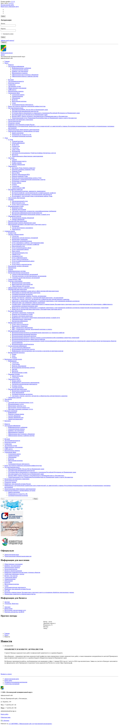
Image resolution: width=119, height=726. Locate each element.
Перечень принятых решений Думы (23, 169)
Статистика (15, 186)
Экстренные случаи (14, 86)
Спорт (14, 103)
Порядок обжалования (19, 366)
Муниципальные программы (21, 282)
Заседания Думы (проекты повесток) (23, 168)
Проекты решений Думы (20, 176)
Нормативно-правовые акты (21, 391)
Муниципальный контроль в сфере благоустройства (28, 339)
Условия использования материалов (15, 682)
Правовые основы (14, 374)
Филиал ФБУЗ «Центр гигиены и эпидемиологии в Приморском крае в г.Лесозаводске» (40, 116)
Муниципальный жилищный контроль (24, 334)
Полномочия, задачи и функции (18, 266)
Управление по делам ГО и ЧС (21, 134)
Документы (8, 399)
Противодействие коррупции (17, 221)
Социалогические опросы (20, 69)
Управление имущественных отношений (25, 238)
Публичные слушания (19, 181)
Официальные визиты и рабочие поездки (25, 76)
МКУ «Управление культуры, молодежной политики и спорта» (32, 329)
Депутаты (11, 158)
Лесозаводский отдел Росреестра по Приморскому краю (30, 114)
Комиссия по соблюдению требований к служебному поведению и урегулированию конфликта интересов (45, 301)
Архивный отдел (17, 256)
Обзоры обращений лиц (15, 417)
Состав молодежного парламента (22, 228)
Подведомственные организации (18, 272)
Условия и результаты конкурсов (22, 316)
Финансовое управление (20, 239)
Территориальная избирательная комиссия (17, 556)
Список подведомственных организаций (25, 274)
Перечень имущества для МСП (14, 612)
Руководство (16, 146)
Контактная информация (20, 321)
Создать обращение (14, 416)
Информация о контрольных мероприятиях (25, 382)
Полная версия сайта (7, 5)
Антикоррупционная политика (22, 136)
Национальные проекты (16, 91)
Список (14, 159)
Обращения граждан (14, 216)
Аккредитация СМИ (18, 188)
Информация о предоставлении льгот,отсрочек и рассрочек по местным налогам (37, 351)
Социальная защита (18, 94)
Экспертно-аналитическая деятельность (24, 384)
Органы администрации (16, 234)
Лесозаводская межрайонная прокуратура (25, 111)
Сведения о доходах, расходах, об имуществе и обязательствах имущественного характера (40, 299)
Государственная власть (15, 108)
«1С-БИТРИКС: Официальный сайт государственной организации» (30, 723)
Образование (16, 98)
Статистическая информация (17, 346)
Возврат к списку (6, 674)
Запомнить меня (8, 34)
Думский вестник (17, 141)
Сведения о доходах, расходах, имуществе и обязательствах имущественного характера (39, 396)
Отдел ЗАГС (16, 262)
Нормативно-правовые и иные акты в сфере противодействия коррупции (35, 291)
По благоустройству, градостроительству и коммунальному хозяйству (34, 193)
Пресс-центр (16, 251)
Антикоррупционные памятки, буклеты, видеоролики (29, 296)
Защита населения (17, 133)
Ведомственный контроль (16, 352)
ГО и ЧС (7, 590)
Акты (13, 356)
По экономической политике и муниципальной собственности (32, 194)
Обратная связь (5, 717)
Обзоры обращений (18, 219)
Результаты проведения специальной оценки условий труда (31, 214)
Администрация (9, 231)
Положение (15, 226)
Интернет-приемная (10, 411)
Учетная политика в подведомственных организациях (29, 276)
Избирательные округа (19, 161)
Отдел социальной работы (20, 249)
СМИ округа (12, 89)
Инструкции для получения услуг (19, 407)
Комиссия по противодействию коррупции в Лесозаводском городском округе (37, 309)
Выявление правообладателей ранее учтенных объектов (22, 572)
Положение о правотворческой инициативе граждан (28, 179)
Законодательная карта (15, 419)
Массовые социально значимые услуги (20, 409)
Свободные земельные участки (14, 574)
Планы (14, 354)
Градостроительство (14, 121)
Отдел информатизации (19, 257)
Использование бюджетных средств (23, 349)
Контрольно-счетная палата (13, 359)
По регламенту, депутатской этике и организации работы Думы (32, 196)
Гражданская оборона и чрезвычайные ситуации (23, 131)
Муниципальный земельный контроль (24, 336)
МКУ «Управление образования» (22, 327)
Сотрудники (16, 364)
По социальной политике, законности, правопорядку (29, 191)
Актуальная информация (16, 66)
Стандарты (15, 377)
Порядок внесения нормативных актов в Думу (27, 178)
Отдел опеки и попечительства (22, 264)
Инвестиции (8, 608)
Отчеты (14, 184)
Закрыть (3, 42)
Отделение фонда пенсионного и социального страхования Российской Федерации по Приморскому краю (46, 113)
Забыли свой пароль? (7, 40)
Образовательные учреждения (21, 319)
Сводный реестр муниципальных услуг (20, 402)
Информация (12, 361)
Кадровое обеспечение (15, 311)
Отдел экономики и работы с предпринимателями (28, 243)
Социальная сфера (14, 93)
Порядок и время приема (16, 414)
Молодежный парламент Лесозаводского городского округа (27, 224)
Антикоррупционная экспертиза (22, 294)
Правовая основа (17, 208)
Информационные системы (17, 271)
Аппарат (11, 199)
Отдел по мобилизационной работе (23, 261)
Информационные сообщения (21, 68)
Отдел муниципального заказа (21, 248)
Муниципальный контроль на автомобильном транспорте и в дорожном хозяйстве (38, 332)
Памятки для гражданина (20, 71)
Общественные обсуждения (21, 286)
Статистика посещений (11, 684)
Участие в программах (15, 281)
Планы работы (16, 183)
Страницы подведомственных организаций (26, 277)
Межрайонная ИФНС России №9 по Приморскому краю (30, 109)
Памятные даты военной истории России (21, 124)
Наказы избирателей (18, 164)
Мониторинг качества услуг (17, 406)
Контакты (15, 154)
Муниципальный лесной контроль (23, 344)
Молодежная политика (19, 101)
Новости (11, 64)
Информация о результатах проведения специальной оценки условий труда (36, 317)
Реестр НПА (16, 173)
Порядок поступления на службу (22, 314)
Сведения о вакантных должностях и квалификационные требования (34, 211)
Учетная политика (18, 387)
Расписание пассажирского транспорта (20, 119)
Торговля (7, 607)
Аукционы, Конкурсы (11, 603)
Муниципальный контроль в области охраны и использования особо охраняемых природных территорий (45, 337)
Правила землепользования (13, 571)
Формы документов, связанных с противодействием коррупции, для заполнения (37, 297)
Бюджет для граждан (11, 576)
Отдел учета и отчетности (20, 204)
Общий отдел (16, 254)
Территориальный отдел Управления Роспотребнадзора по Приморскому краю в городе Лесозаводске (44, 118)
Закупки (14, 369)
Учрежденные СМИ (14, 279)
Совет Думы (16, 149)
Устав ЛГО (15, 144)
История (11, 79)
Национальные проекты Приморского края (22, 223)
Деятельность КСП (14, 379)
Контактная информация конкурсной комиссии (27, 213)
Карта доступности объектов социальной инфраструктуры (26, 106)
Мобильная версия (7, 53)
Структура (15, 148)
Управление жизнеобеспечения (22, 241)
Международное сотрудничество (22, 284)
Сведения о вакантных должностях (23, 312)
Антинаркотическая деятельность (22, 104)
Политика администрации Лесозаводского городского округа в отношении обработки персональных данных (39, 592)
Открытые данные (14, 123)
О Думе (10, 139)
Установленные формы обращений (23, 218)
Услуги (6, 401)
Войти (3, 16)
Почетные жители (14, 83)
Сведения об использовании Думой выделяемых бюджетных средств (34, 153)
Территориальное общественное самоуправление (23, 129)
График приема (17, 163)
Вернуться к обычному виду (10, 6)
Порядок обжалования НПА (21, 174)
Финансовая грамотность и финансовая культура (20, 594)
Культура (15, 99)
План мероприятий (18, 392)
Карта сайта (8, 680)
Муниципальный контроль (16, 331)
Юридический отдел (18, 203)
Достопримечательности (16, 81)
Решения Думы (17, 171)
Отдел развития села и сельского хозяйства (25, 244)
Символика (11, 84)
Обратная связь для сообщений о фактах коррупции (28, 302)
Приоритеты (12, 267)
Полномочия (16, 151)
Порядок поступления (19, 209)
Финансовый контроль (15, 322)
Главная (6, 61)
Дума (6, 138)
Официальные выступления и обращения (25, 74)
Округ (6, 63)
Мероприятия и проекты (20, 73)
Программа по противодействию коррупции (26, 292)
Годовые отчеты (17, 386)
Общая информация (18, 143)
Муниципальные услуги (16, 404)
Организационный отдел (20, 201)
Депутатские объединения (16, 198)
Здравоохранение (17, 96)
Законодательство (17, 376)
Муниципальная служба (16, 206)
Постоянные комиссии (15, 189)
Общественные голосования (17, 88)
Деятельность (12, 166)
